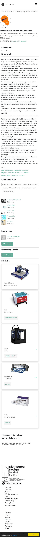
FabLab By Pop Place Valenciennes (26, 11)
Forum (7, 496)
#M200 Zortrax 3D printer (10, 355)
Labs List (8, 487)
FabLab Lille (10, 210)
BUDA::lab (10, 221)
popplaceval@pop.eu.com (19, 41)
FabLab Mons (11, 205)
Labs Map (8, 489)
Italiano (7, 521)
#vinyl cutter (7, 384)
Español (7, 517)
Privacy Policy (9, 503)
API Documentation (11, 494)
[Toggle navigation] (36, 4)
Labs (2, 11)
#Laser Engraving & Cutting (11, 317)
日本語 (7, 528)
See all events (7, 255)
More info (15, 535)
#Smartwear (7, 422)
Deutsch (8, 512)
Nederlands (9, 524)
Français (8, 519)
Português (8, 526)
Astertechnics (11, 216)
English (7, 515)
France (10, 11)
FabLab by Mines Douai (14, 200)
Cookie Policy (9, 501)
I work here (8, 244)
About (7, 492)
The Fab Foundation (11, 498)
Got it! (33, 534)
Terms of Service (10, 505)
